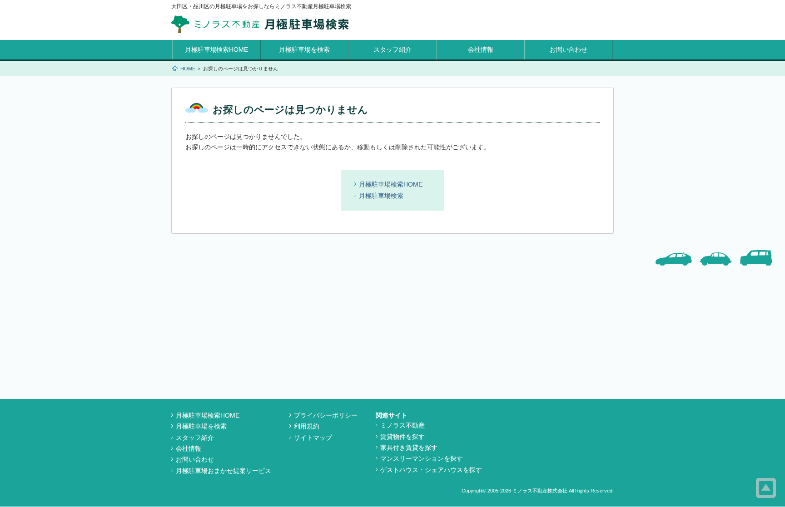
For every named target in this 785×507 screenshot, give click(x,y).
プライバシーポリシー (326, 415)
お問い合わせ (569, 49)
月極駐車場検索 (381, 195)
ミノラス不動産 (402, 425)
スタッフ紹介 (392, 49)
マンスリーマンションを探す (421, 458)
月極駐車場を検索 (304, 49)
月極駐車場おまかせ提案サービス (223, 470)
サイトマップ (313, 437)
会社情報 (480, 49)
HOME (187, 68)
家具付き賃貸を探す (408, 447)
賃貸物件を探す (402, 436)
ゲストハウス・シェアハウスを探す (431, 469)
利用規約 (306, 426)
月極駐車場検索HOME (216, 49)
